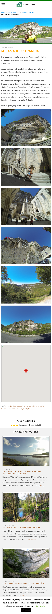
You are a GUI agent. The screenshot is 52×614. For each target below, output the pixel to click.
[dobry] (15, 425)
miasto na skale (38, 406)
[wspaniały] (18, 425)
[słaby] (13, 425)
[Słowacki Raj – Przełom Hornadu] (26, 508)
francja (28, 406)
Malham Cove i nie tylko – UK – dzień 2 (23, 583)
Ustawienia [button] (40, 606)
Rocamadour (6, 409)
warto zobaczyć (18, 409)
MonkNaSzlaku (26, 4)
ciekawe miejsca (18, 406)
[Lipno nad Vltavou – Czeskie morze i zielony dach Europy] (26, 452)
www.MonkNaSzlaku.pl (10, 12)
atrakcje (8, 406)
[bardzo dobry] (16, 425)
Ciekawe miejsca (28, 12)
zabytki (27, 409)
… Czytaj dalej (38, 485)
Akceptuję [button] (26, 610)
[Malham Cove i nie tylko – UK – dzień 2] (26, 564)
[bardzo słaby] (11, 425)
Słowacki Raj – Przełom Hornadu (21, 527)
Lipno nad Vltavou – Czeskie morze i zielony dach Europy (22, 472)
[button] (26, 371)
